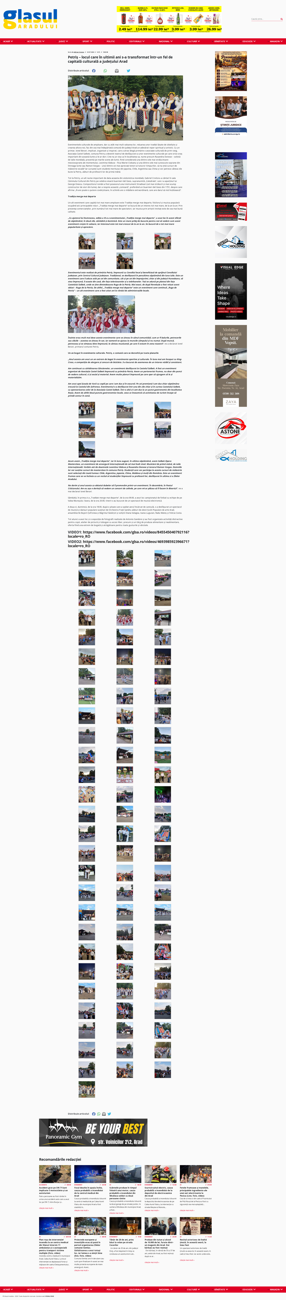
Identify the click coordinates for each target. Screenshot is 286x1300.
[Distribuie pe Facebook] (94, 71)
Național (164, 41)
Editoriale (135, 41)
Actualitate (34, 41)
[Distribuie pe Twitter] (128, 71)
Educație (248, 41)
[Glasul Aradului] (45, 19)
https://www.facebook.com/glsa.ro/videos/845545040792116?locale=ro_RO (128, 534)
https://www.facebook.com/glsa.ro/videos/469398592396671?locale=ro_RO (128, 543)
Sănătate (219, 41)
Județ (62, 41)
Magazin (275, 41)
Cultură (192, 41)
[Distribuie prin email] (117, 71)
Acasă (6, 41)
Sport (86, 41)
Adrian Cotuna (79, 52)
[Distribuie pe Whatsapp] (105, 71)
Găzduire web (40, 1296)
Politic (111, 41)
